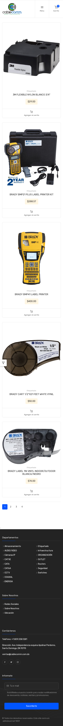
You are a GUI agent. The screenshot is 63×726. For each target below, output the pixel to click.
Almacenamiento (13, 546)
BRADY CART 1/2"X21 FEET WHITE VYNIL (32, 394)
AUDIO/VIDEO (11, 550)
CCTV (7, 572)
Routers (42, 564)
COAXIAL (9, 577)
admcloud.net (8, 721)
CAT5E (8, 559)
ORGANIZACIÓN (45, 555)
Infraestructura (45, 550)
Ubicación (9, 613)
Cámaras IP (10, 555)
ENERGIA (9, 581)
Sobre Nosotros (12, 608)
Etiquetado (31, 91)
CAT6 (7, 564)
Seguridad (42, 568)
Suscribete (31, 706)
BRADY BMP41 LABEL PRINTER (31, 294)
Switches (42, 572)
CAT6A (8, 568)
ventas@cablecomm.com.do (15, 654)
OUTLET (41, 559)
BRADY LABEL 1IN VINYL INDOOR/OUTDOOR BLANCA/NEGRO (31, 472)
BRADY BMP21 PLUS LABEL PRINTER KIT (31, 194)
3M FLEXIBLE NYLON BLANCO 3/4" (31, 94)
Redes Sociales (12, 604)
